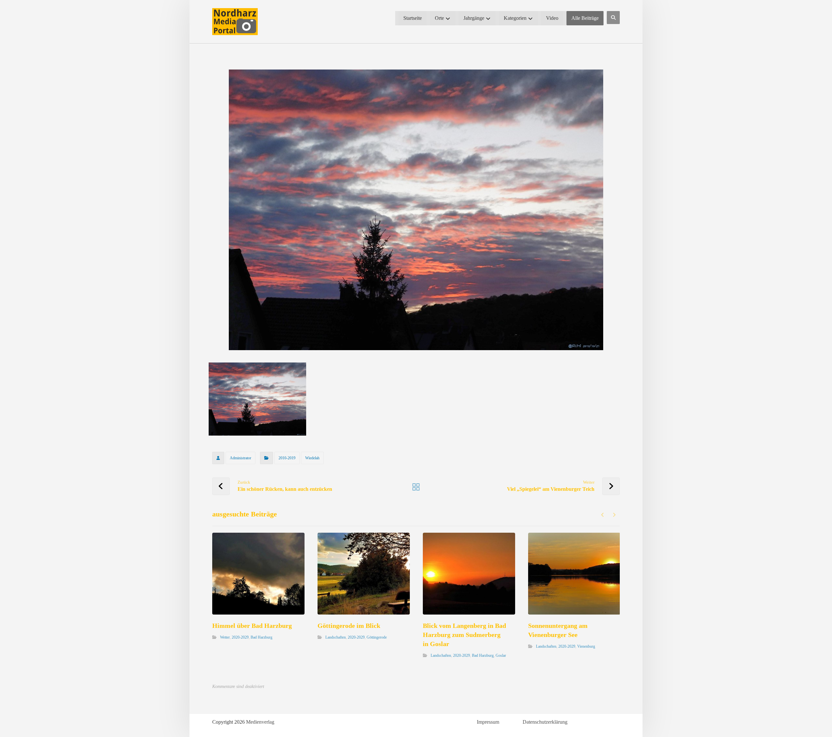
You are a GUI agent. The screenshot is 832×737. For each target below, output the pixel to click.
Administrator (240, 458)
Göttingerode (377, 637)
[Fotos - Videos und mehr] (235, 21)
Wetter (225, 637)
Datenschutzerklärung (545, 722)
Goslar (501, 655)
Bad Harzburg (261, 637)
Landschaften (335, 637)
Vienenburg (586, 646)
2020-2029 (240, 637)
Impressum (488, 722)
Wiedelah (312, 458)
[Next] (614, 514)
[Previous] (602, 514)
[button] (613, 17)
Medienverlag (260, 722)
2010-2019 (287, 458)
